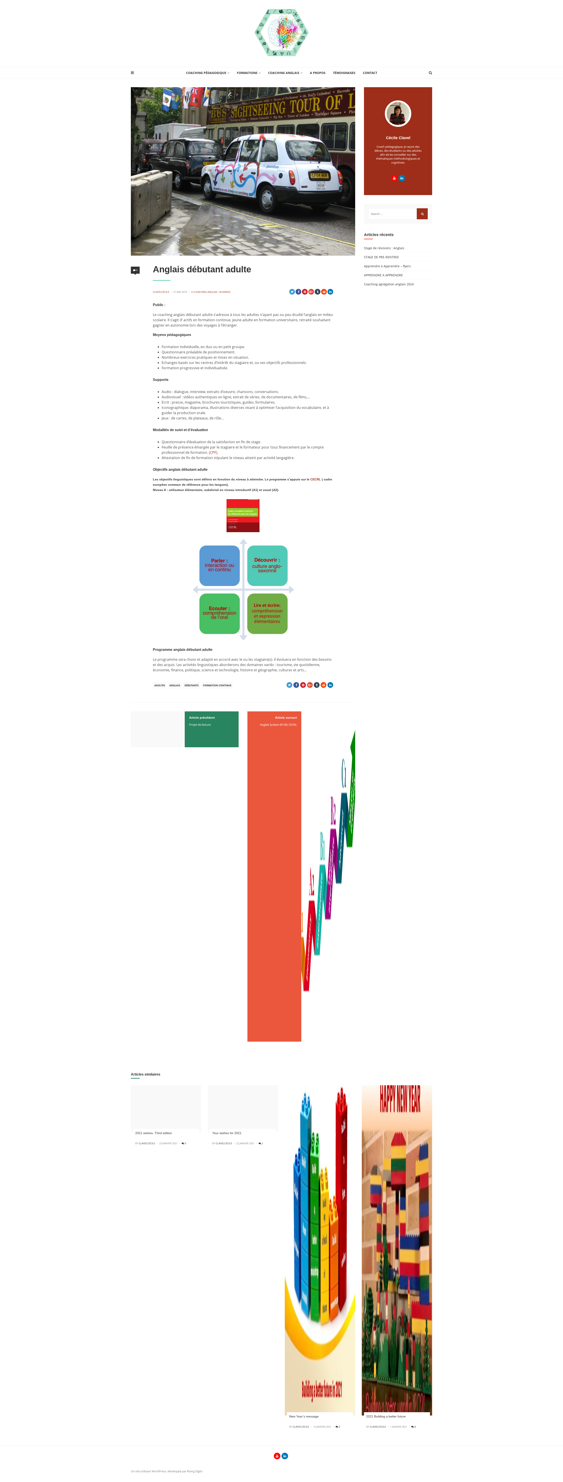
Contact (370, 73)
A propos (317, 73)
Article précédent (202, 717)
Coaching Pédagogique (206, 73)
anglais (174, 685)
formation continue (217, 685)
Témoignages (344, 73)
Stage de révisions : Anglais (384, 248)
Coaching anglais (283, 73)
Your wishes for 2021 (226, 1133)
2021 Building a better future (386, 1416)
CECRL (316, 479)
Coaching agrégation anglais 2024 (389, 284)
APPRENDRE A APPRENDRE (383, 275)
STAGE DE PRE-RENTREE (381, 257)
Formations (247, 73)
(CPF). (213, 452)
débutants (192, 685)
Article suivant (286, 717)
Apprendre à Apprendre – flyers (387, 266)
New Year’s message (304, 1416)
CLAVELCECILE (161, 291)
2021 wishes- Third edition (153, 1133)
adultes (159, 685)
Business (224, 291)
